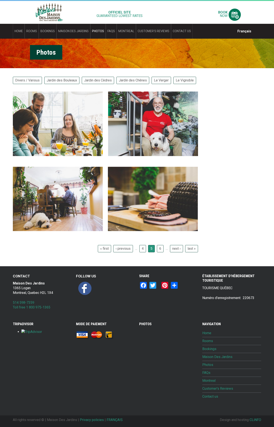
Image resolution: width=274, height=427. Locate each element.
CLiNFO (255, 420)
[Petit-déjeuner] (58, 124)
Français (244, 31)
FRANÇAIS (115, 420)
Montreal (126, 31)
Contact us (182, 31)
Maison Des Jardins (73, 31)
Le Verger (161, 80)
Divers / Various (27, 80)
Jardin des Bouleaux (62, 80)
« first (104, 249)
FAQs (111, 31)
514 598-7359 (23, 303)
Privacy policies (92, 420)
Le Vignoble (185, 80)
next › (176, 249)
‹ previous (123, 249)
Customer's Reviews (153, 31)
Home (19, 31)
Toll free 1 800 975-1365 (31, 307)
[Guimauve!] (58, 199)
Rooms (31, 31)
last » (192, 249)
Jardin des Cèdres (98, 80)
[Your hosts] (153, 124)
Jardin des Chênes (133, 80)
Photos (98, 31)
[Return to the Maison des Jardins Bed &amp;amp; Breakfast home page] (49, 12)
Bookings (47, 31)
